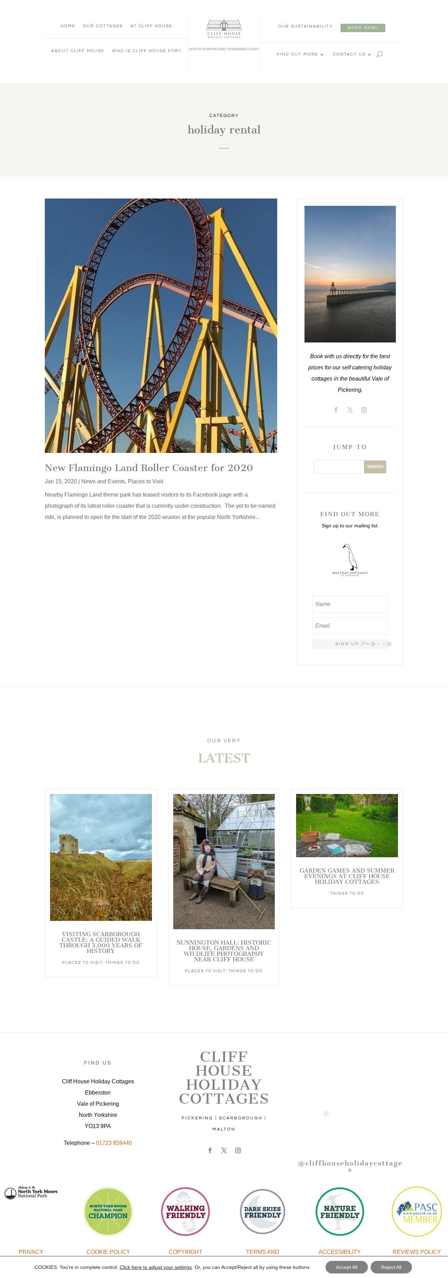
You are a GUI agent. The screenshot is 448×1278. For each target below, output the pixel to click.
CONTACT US (349, 54)
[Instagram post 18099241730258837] (386, 1089)
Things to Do (122, 963)
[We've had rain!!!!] (350, 1126)
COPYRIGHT (185, 1252)
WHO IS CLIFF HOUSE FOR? (146, 51)
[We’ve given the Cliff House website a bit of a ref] (386, 1053)
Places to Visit (145, 481)
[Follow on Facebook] (336, 410)
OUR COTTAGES (103, 26)
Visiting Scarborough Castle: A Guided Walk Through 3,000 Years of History (100, 942)
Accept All (346, 1267)
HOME (68, 26)
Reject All (391, 1267)
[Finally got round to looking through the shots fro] (386, 1126)
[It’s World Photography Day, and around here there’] (313, 1126)
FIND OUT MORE (297, 54)
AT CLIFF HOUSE (151, 26)
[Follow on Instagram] (364, 410)
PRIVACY (31, 1252)
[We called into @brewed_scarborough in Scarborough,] (313, 1053)
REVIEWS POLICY (417, 1252)
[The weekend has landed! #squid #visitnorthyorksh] (350, 1053)
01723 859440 (114, 1143)
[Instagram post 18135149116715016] (350, 1089)
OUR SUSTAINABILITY (305, 26)
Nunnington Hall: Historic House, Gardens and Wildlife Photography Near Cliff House (223, 951)
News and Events (103, 481)
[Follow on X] (350, 410)
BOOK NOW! (363, 28)
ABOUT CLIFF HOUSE (77, 51)
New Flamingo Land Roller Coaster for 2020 (149, 468)
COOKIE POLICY (108, 1252)
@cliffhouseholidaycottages (350, 1166)
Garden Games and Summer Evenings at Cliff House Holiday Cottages (347, 876)
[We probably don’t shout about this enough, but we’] (313, 1089)
